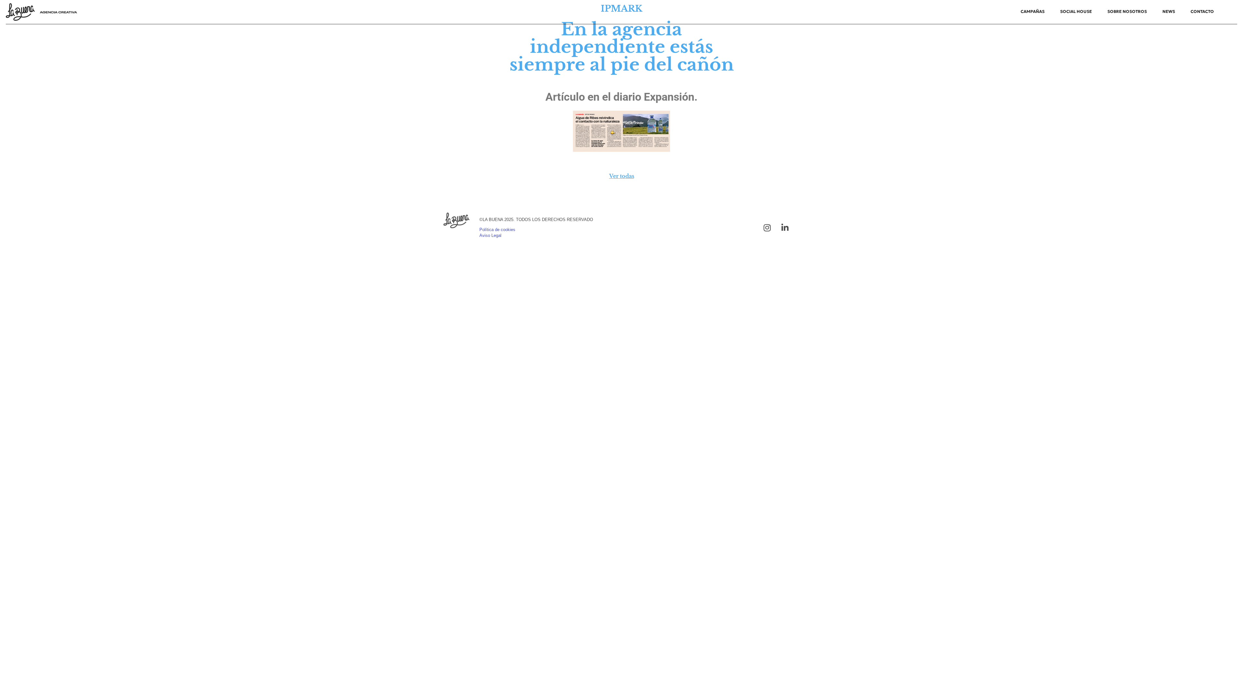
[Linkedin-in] (785, 228)
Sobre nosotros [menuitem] (1127, 11)
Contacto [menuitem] (1202, 11)
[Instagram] (767, 228)
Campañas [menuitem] (1033, 11)
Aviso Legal (490, 235)
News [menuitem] (1168, 11)
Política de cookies (497, 229)
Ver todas (621, 176)
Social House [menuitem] (1076, 11)
